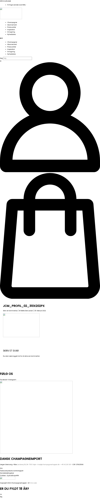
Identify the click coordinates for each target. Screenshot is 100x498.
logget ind (16, 356)
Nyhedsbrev (11, 34)
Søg (1, 58)
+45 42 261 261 (66, 465)
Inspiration (11, 30)
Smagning (11, 32)
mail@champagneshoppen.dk (48, 465)
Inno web (33, 483)
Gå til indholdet (5, 1)
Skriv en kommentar (10, 311)
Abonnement (12, 25)
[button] (50, 38)
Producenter (11, 27)
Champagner (12, 22)
